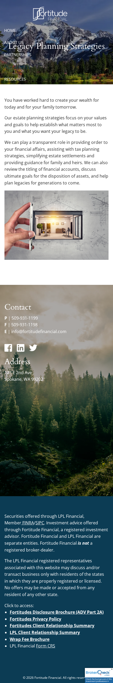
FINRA (28, 523)
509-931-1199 (25, 318)
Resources (15, 79)
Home (10, 30)
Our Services (17, 67)
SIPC (39, 523)
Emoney (12, 115)
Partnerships (17, 54)
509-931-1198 (24, 325)
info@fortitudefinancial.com (38, 331)
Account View (18, 103)
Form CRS (45, 646)
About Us (13, 42)
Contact (13, 91)
